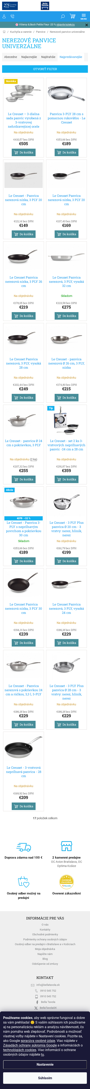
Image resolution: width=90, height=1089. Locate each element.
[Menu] (80, 16)
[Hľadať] (59, 16)
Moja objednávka (45, 949)
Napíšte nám (45, 954)
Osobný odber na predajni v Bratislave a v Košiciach (45, 944)
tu (42, 1054)
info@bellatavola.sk (48, 984)
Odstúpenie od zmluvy (45, 963)
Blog (45, 958)
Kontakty (45, 929)
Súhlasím (43, 1078)
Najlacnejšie (29, 57)
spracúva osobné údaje (31, 1041)
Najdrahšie (48, 57)
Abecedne (10, 57)
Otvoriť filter (45, 69)
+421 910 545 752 (12, 16)
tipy (69, 24)
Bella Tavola (48, 1002)
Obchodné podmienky (45, 934)
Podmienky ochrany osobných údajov (45, 939)
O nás (45, 924)
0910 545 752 (48, 990)
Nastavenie (43, 1064)
